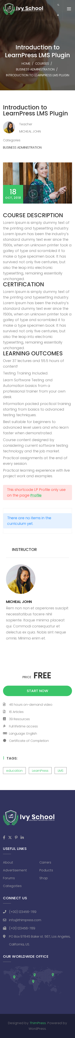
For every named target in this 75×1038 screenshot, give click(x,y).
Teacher (25, 124)
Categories (11, 140)
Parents (26, 10)
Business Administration (35, 69)
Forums (9, 878)
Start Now (37, 690)
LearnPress (40, 770)
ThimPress (38, 1023)
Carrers (45, 862)
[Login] (58, 15)
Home (26, 63)
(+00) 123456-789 (22, 912)
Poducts (46, 870)
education (14, 770)
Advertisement (15, 870)
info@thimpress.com (25, 920)
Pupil (7, 10)
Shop (43, 878)
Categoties (12, 886)
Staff (16, 10)
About (8, 862)
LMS (60, 770)
